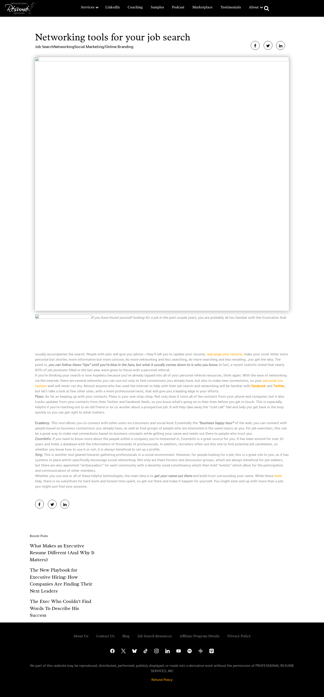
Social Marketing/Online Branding (103, 46)
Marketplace (202, 7)
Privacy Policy (239, 636)
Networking (64, 46)
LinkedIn (112, 7)
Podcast (178, 7)
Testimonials (230, 7)
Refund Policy (162, 680)
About (254, 7)
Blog (126, 636)
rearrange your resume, (225, 354)
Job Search (44, 46)
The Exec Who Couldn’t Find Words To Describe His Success (60, 608)
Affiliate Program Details (200, 636)
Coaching (135, 7)
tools (278, 476)
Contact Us (105, 636)
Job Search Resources (155, 636)
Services (87, 7)
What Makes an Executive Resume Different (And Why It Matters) (62, 553)
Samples (157, 7)
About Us (80, 636)
